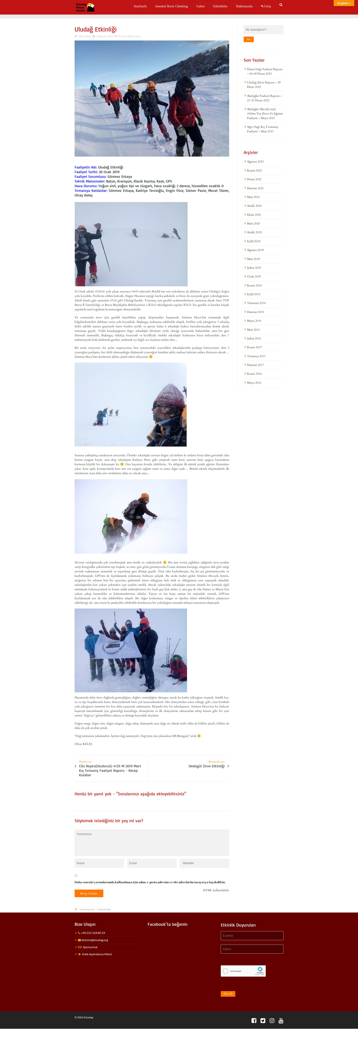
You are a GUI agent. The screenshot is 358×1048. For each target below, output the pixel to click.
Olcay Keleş (84, 36)
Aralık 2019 (254, 232)
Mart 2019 (253, 259)
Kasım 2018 (254, 285)
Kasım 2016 (254, 374)
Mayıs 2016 (254, 383)
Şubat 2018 (254, 338)
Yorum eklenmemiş (129, 36)
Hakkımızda (244, 6)
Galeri (200, 6)
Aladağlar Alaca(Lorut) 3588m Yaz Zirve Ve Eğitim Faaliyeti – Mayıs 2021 (265, 113)
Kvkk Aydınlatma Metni (97, 954)
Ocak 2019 (254, 277)
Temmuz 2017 (256, 356)
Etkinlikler (220, 6)
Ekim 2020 (254, 215)
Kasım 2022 (254, 171)
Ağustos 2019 (255, 250)
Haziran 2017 (255, 365)
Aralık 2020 (254, 206)
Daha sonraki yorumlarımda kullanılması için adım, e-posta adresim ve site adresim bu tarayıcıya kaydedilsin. (150, 882)
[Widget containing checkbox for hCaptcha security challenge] (243, 971)
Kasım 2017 (254, 347)
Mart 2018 (253, 330)
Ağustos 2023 (255, 162)
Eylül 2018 (253, 294)
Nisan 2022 (254, 179)
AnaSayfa (140, 6)
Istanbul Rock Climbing (171, 6)
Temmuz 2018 (256, 303)
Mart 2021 (253, 197)
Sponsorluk (90, 947)
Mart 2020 (253, 224)
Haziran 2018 (255, 312)
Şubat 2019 (254, 268)
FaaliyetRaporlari (87, 909)
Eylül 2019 (253, 241)
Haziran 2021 (255, 188)
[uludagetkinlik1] (152, 98)
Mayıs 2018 (254, 321)
